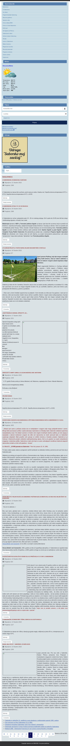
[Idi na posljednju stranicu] (53, 734)
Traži (3, 170)
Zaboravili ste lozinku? (7, 126)
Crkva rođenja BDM (7, 23)
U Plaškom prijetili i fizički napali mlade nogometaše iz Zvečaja (24, 248)
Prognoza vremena (7, 52)
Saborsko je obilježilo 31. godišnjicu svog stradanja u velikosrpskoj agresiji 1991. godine (32, 720)
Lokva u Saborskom (8, 41)
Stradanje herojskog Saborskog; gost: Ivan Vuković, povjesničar (24, 724)
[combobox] (13, 171)
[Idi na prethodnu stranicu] (7, 734)
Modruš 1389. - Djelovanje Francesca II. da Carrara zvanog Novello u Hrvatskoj (29, 728)
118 (10, 735)
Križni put (5, 28)
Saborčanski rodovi (7, 33)
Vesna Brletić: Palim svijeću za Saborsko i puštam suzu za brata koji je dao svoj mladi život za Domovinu (34, 497)
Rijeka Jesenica (7, 44)
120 (18, 735)
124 (34, 735)
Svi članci (5, 12)
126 (42, 735)
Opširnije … (6, 198)
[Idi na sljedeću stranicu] (49, 734)
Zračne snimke (6, 54)
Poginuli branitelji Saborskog (10, 15)
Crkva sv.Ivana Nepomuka (9, 25)
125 (38, 735)
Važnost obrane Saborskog (9, 36)
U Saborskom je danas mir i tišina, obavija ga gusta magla (21, 619)
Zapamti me (7, 118)
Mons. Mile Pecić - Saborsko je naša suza (16, 644)
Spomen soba (6, 20)
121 (22, 735)
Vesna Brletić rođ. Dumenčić (11, 544)
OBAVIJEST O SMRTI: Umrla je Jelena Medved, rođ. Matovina (21, 372)
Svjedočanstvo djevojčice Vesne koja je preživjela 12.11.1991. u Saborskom (27, 556)
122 (26, 735)
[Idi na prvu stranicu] (4, 734)
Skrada (4, 38)
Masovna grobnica (7, 17)
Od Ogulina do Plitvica (8, 30)
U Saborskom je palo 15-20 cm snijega (15, 206)
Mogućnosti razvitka (8, 46)
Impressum (5, 57)
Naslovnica (5, 7)
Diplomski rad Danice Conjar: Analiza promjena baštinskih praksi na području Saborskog (32, 726)
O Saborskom (6, 9)
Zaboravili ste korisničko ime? (9, 128)
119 (14, 735)
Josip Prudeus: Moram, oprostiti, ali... (15, 313)
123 (30, 735)
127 (46, 735)
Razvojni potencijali (7, 49)
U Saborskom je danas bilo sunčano (14, 180)
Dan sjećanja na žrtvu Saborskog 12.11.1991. (19, 722)
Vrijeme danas (7, 396)
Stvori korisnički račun (7, 130)
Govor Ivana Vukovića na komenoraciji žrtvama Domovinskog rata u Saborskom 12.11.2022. (33, 420)
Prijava (34, 122)
